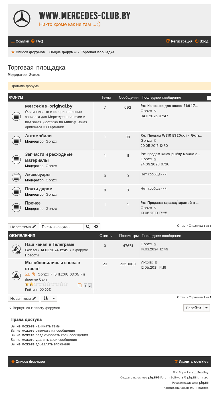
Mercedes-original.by (48, 106)
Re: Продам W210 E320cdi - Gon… (171, 135)
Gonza (34, 74)
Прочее (32, 203)
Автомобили (38, 136)
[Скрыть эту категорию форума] (209, 98)
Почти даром (38, 189)
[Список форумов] (22, 19)
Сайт (43, 279)
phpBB (152, 377)
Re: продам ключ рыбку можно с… (170, 153)
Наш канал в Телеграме (49, 244)
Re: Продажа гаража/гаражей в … (169, 202)
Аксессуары (37, 174)
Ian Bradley (200, 372)
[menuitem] (37, 41)
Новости (32, 255)
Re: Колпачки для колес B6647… (169, 105)
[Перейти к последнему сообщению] (155, 244)
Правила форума (25, 86)
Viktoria (147, 262)
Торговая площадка (36, 66)
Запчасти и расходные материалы (48, 157)
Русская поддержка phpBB (190, 382)
